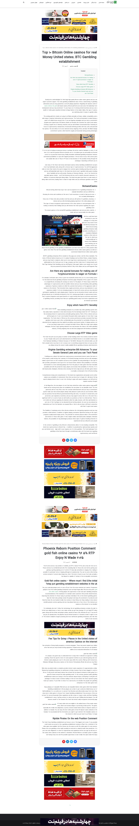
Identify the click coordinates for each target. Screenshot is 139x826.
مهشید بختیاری (73, 66)
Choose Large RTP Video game (84, 87)
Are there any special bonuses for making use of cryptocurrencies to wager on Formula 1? (81, 80)
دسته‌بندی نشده (89, 48)
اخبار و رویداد (86, 2)
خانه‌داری (79, 2)
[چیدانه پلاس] (112, 2)
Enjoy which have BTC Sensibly (84, 84)
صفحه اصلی (101, 2)
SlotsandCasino (89, 75)
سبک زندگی (93, 2)
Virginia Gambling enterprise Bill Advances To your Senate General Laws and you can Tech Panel (82, 91)
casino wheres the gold (50, 106)
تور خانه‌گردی (48, 2)
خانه (94, 48)
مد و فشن (67, 2)
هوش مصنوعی (34, 2)
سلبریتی (73, 2)
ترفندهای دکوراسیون (58, 2)
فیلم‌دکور (41, 2)
